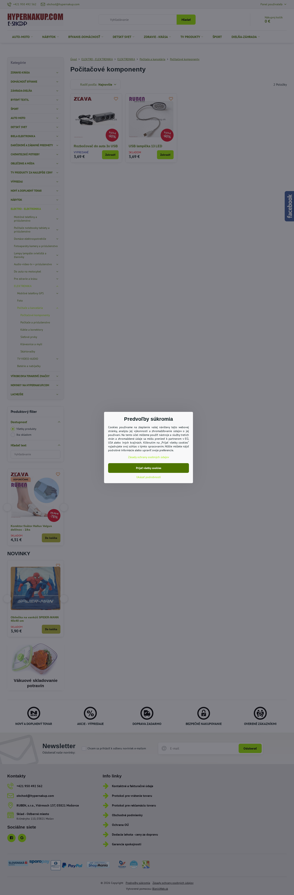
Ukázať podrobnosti (148, 477)
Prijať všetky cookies (148, 468)
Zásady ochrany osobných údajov (148, 457)
